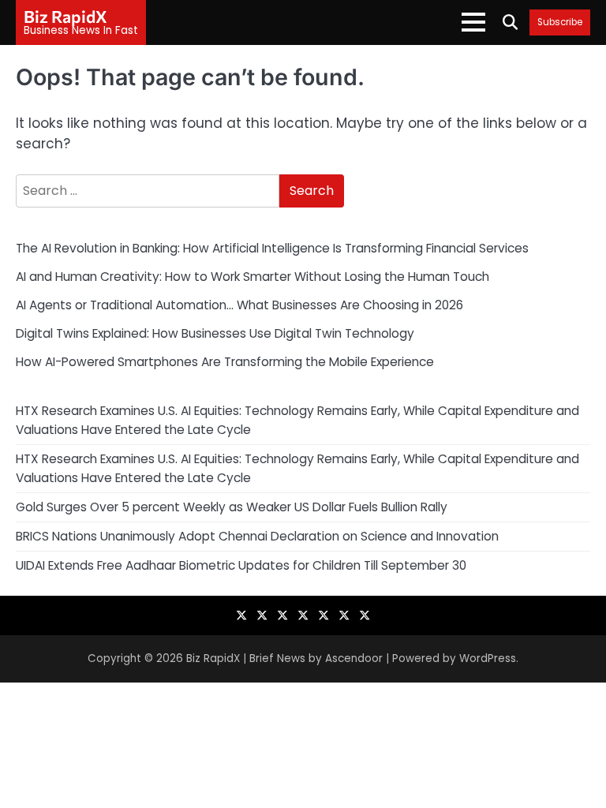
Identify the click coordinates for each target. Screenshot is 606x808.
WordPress (487, 658)
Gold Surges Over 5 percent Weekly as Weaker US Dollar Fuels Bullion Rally (231, 507)
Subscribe (559, 22)
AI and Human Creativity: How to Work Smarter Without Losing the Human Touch (252, 276)
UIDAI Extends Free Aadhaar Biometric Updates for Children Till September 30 (241, 565)
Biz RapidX (65, 16)
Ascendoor (354, 658)
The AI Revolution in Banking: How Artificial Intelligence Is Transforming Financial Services (272, 248)
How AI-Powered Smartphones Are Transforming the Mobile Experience (225, 362)
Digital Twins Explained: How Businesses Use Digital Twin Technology (215, 333)
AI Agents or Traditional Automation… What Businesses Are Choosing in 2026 (239, 305)
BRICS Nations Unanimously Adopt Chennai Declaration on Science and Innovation (257, 536)
